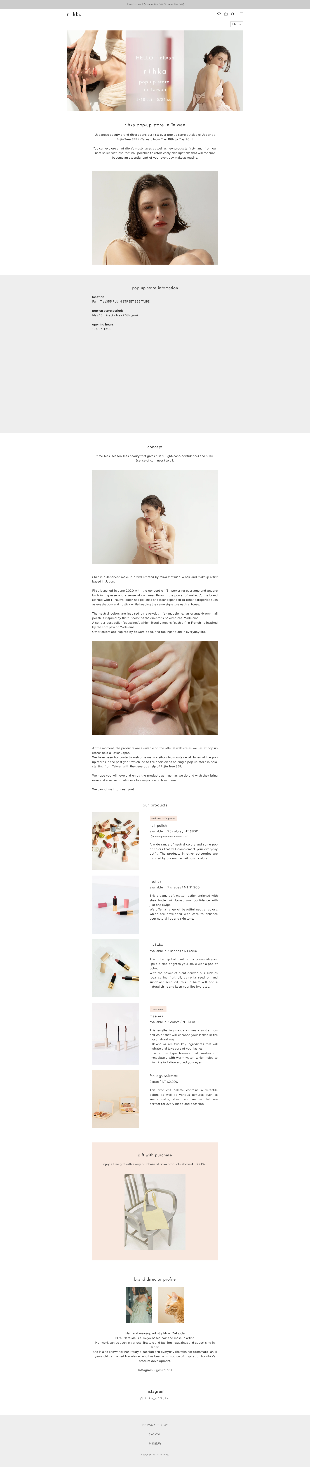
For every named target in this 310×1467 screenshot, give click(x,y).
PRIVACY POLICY (155, 1425)
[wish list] (219, 14)
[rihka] (74, 13)
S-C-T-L (155, 1434)
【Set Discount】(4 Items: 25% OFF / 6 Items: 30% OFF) (155, 4)
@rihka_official (155, 1398)
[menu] (241, 14)
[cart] (225, 14)
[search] (232, 14)
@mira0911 (164, 1370)
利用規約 (155, 1443)
